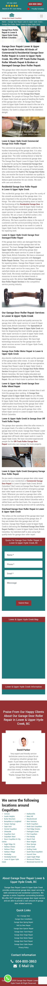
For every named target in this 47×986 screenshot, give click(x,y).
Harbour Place (9, 849)
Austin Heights (9, 816)
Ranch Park (31, 839)
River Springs (31, 844)
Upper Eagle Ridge (33, 857)
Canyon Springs (9, 824)
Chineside (7, 831)
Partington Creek (32, 831)
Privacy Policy (23, 947)
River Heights (31, 842)
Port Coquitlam (32, 834)
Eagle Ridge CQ (9, 844)
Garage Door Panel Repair (23, 941)
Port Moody (31, 837)
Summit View (31, 854)
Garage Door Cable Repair (23, 944)
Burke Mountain (9, 819)
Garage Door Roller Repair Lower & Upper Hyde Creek (21, 24)
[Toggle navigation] (41, 16)
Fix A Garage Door (23, 916)
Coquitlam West (9, 837)
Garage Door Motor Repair (23, 938)
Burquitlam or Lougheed (12, 821)
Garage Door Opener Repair (23, 928)
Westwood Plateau (33, 859)
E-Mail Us (26, 966)
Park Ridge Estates (33, 829)
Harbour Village (9, 852)
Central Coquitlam (10, 829)
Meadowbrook (32, 819)
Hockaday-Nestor (10, 857)
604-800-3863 (35, 4)
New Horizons (32, 821)
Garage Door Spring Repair (23, 922)
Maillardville (31, 814)
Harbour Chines (9, 847)
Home (4, 22)
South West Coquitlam (35, 852)
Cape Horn (8, 826)
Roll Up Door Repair (23, 925)
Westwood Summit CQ (35, 862)
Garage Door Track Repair (23, 932)
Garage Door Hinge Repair (23, 935)
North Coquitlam (32, 824)
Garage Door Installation (23, 919)
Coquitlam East (9, 834)
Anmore (7, 814)
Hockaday (7, 854)
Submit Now (24, 603)
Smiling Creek (31, 849)
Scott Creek (31, 847)
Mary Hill (30, 816)
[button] (16, 742)
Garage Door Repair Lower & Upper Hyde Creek (25, 22)
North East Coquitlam (34, 826)
